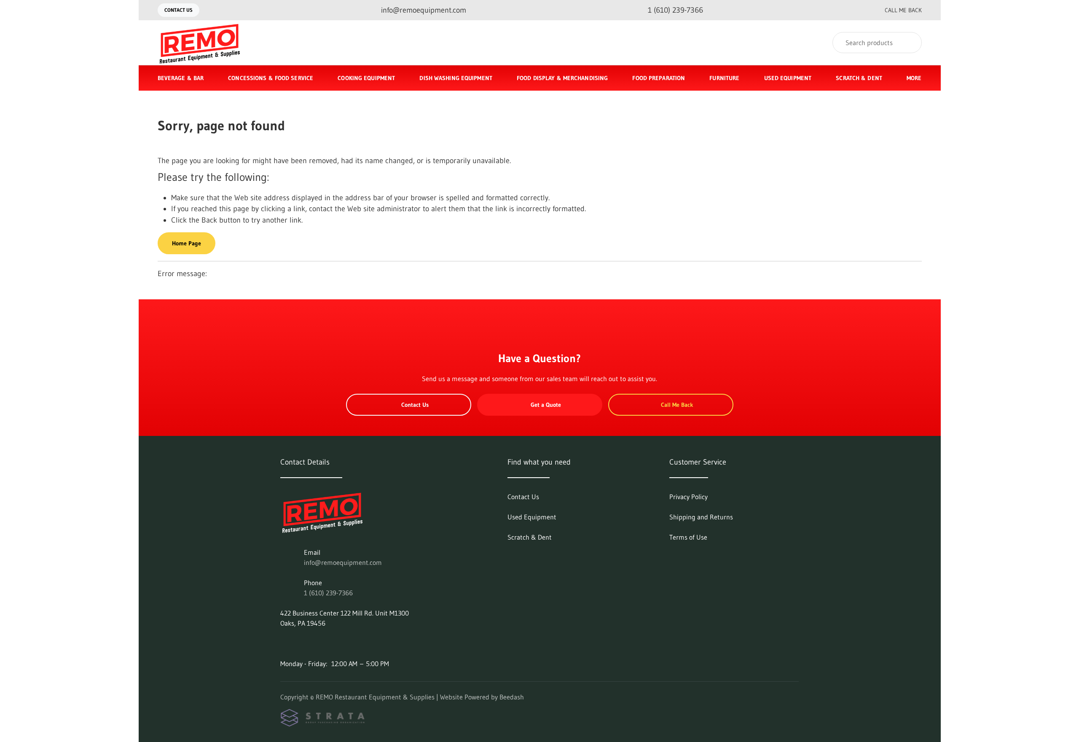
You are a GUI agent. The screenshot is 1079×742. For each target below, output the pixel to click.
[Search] (910, 42)
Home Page (186, 243)
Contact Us (178, 10)
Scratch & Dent (859, 78)
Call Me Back (903, 10)
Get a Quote (546, 405)
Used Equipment (788, 78)
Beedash (511, 697)
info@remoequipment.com (343, 562)
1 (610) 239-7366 (328, 593)
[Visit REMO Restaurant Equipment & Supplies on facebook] (284, 643)
